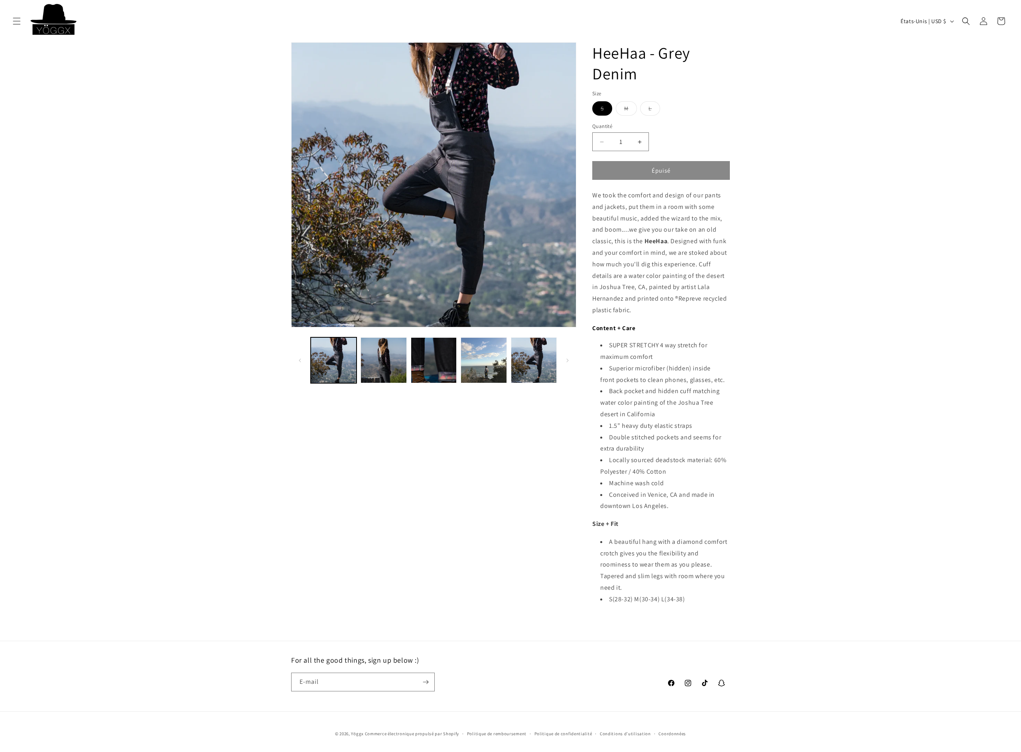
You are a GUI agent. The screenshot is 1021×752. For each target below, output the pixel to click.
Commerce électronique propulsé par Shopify (412, 733)
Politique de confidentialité (563, 733)
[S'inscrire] (425, 682)
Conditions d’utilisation (625, 733)
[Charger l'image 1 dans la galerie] (334, 360)
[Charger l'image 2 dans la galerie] (383, 360)
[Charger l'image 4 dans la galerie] (484, 360)
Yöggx (357, 733)
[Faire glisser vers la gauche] (300, 360)
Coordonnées (672, 733)
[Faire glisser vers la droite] (567, 360)
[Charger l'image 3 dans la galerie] (434, 360)
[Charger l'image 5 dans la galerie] (534, 360)
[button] (17, 21)
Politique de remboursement (496, 733)
